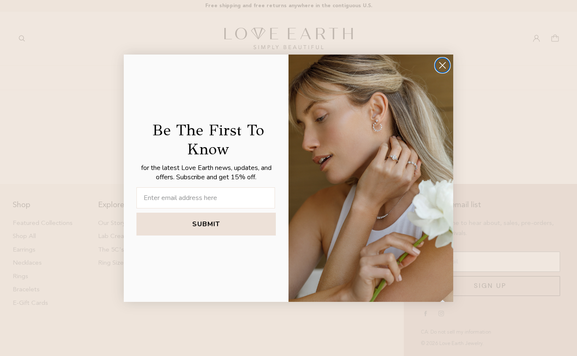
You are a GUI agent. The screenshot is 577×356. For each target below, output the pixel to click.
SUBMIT (206, 224)
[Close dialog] (442, 65)
